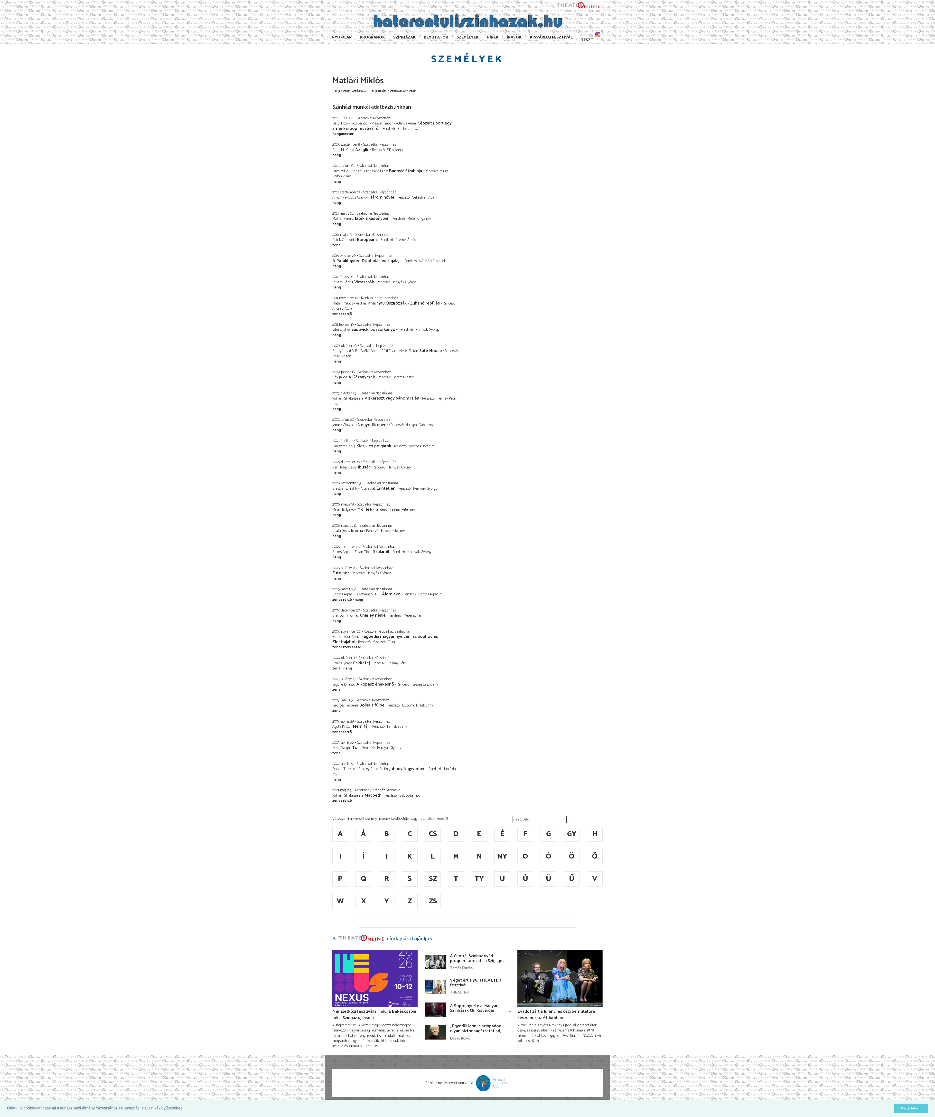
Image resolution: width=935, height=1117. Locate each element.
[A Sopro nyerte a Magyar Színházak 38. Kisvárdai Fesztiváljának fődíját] (435, 1009)
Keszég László (422, 684)
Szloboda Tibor (384, 642)
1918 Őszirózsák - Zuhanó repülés (408, 303)
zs (433, 901)
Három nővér (381, 197)
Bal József (404, 129)
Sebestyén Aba (423, 197)
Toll (355, 747)
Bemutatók (436, 37)
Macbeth (373, 795)
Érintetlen (385, 488)
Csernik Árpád (405, 240)
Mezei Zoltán (341, 356)
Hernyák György (404, 282)
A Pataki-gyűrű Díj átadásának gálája (367, 261)
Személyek (467, 37)
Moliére (364, 509)
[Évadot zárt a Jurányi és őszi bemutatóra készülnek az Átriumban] (560, 978)
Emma (357, 530)
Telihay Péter (447, 398)
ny (502, 856)
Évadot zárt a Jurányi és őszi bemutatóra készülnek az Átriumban (556, 1015)
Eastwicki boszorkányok (374, 329)
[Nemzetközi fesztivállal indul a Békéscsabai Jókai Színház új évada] (375, 978)
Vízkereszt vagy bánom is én (392, 398)
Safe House (430, 350)
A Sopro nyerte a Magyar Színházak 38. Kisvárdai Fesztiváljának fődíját (473, 1010)
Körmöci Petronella (433, 261)
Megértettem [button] (911, 1108)
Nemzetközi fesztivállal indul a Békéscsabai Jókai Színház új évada (374, 1015)
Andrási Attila (342, 309)
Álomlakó (391, 594)
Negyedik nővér (373, 425)
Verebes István (419, 446)
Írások (514, 37)
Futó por (340, 573)
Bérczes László (403, 377)
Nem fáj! (361, 726)
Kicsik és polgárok (373, 446)
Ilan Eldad (394, 727)
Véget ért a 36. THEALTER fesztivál (475, 983)
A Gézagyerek (361, 377)
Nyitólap (342, 37)
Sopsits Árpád (428, 594)
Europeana (367, 239)
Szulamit (381, 551)
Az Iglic (362, 149)
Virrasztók (364, 282)
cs (433, 834)
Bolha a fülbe (371, 705)
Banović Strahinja (405, 171)
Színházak (404, 37)
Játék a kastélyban (372, 218)
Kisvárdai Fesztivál (551, 37)
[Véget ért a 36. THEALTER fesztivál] (435, 987)
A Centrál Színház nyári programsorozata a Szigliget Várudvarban (477, 960)
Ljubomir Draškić (414, 705)
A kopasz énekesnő (375, 684)
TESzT (587, 40)
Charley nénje (373, 615)
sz (433, 879)
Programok (372, 37)
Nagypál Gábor (417, 425)
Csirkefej (361, 663)
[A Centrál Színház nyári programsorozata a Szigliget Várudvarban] (435, 962)
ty (479, 879)
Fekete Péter (390, 531)
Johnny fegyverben (407, 769)
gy (571, 834)
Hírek (492, 37)
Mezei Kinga (416, 219)
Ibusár (364, 467)
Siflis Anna (395, 150)
